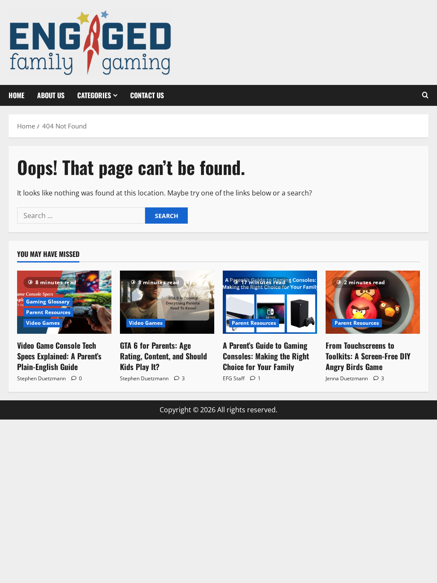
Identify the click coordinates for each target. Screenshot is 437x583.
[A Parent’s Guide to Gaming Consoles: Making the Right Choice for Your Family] (270, 302)
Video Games (43, 322)
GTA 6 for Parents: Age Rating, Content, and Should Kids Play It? (163, 356)
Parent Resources (48, 312)
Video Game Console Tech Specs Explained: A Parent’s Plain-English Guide (59, 356)
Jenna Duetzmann (347, 378)
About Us (50, 95)
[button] (425, 95)
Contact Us (147, 95)
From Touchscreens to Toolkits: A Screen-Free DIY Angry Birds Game (368, 356)
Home (16, 95)
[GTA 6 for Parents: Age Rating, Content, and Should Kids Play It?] (167, 302)
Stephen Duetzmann (41, 378)
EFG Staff (234, 378)
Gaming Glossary (48, 301)
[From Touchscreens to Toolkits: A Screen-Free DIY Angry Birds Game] (373, 302)
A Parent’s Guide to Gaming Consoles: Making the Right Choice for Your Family (266, 356)
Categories (94, 95)
